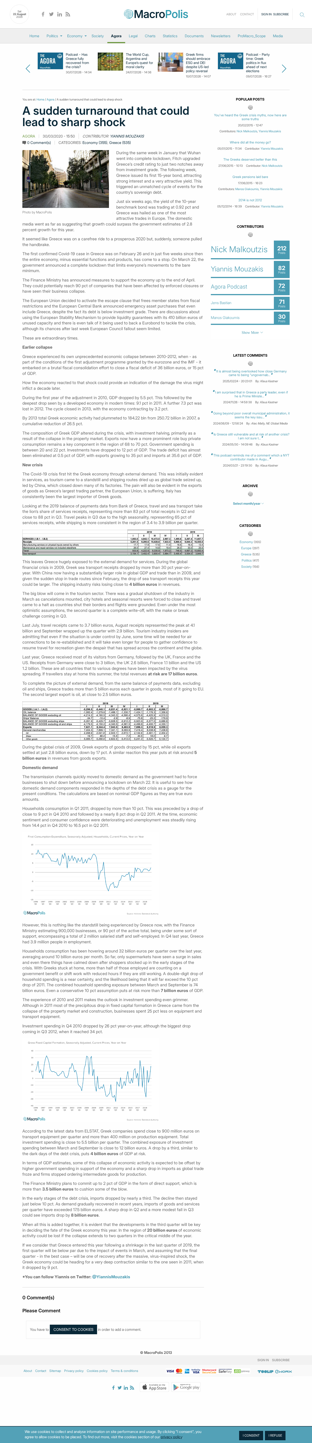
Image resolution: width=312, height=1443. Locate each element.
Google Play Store (186, 1387)
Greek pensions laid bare (250, 177)
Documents (194, 36)
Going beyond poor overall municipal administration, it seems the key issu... (251, 415)
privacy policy (171, 1437)
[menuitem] (34, 36)
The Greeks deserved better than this (250, 159)
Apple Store (154, 1387)
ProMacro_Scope (252, 36)
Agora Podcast (229, 286)
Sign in (266, 14)
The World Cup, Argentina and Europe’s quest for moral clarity (139, 61)
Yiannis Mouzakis (127, 136)
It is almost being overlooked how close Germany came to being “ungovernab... (251, 373)
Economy (74, 36)
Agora (116, 36)
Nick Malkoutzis (247, 131)
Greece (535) (120, 142)
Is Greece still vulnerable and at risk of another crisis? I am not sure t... (251, 436)
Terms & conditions (124, 1371)
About (231, 14)
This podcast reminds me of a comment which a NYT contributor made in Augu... (251, 457)
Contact (247, 14)
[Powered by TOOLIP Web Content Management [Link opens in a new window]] (265, 1371)
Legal (133, 36)
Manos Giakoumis (247, 189)
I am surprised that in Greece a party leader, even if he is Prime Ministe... (251, 394)
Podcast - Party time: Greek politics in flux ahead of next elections (258, 63)
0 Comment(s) (39, 142)
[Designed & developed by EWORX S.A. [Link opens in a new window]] (283, 1371)
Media (278, 36)
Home (34, 36)
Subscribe (281, 14)
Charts (150, 36)
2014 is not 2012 (250, 200)
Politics (52, 36)
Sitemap (55, 1371)
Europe (246, 548)
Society (98, 36)
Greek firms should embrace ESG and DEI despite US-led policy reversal (198, 63)
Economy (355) (94, 142)
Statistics (170, 36)
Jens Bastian (221, 302)
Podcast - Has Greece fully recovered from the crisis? (77, 61)
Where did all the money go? (250, 142)
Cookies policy (97, 1371)
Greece (246, 554)
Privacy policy (74, 1371)
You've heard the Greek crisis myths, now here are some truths (250, 117)
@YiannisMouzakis (111, 1276)
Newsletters (220, 36)
